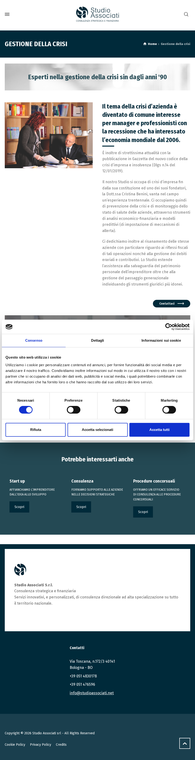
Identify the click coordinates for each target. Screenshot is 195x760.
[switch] (73, 410)
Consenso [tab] (33, 340)
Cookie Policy (15, 745)
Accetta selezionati (97, 430)
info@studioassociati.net (92, 693)
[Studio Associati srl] (97, 14)
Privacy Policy (40, 745)
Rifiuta (35, 430)
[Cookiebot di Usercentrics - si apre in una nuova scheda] (169, 326)
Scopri (19, 507)
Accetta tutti (159, 430)
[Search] (186, 14)
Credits (61, 745)
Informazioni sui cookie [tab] (161, 340)
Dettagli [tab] (97, 340)
